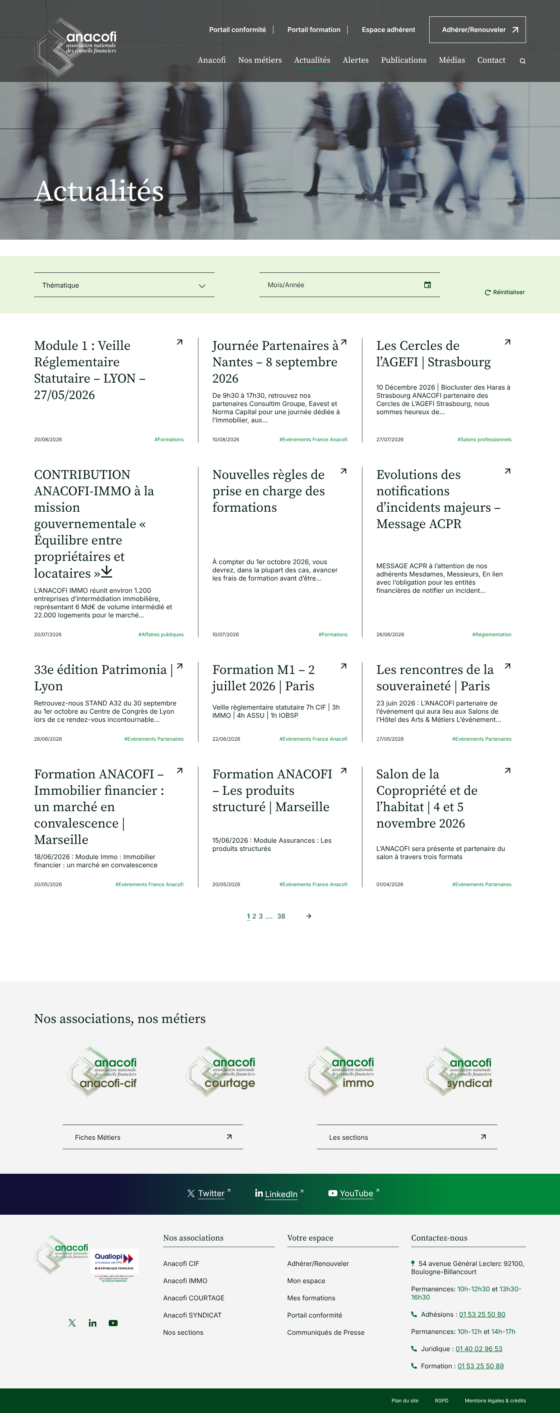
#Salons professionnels (485, 439)
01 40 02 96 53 (479, 1349)
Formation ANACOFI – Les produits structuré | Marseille (272, 791)
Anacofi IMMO (185, 1281)
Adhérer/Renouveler (474, 29)
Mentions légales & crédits (495, 1400)
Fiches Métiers (98, 1137)
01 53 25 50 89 (481, 1366)
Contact (491, 60)
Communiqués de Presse (326, 1332)
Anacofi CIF (181, 1263)
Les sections (348, 1137)
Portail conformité (237, 29)
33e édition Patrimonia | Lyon (103, 678)
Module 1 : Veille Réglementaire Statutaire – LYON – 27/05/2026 (90, 371)
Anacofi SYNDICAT (192, 1315)
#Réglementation (492, 634)
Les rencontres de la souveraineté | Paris (435, 678)
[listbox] (124, 284)
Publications (404, 60)
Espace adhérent (388, 29)
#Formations (169, 439)
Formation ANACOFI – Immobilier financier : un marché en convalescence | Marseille (99, 807)
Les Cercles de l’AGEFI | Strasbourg (433, 354)
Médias (452, 60)
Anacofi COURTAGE (194, 1298)
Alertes (356, 60)
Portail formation (314, 29)
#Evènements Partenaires (154, 739)
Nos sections (183, 1332)
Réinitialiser (509, 292)
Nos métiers (260, 60)
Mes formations (311, 1298)
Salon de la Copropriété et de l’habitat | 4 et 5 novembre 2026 (427, 799)
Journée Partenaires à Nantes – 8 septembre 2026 (275, 362)
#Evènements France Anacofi (314, 439)
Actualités (312, 60)
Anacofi (212, 60)
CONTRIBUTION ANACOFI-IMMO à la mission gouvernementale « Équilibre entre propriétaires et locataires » (94, 524)
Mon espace (306, 1281)
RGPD (441, 1400)
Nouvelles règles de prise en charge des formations (268, 491)
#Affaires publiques (161, 634)
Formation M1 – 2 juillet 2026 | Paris (263, 678)
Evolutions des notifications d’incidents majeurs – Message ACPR (438, 500)
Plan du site (405, 1400)
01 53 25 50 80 (482, 1314)
